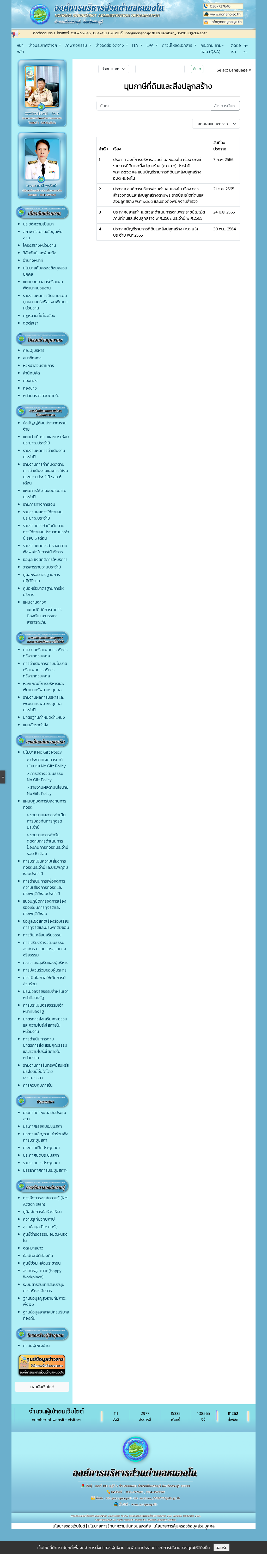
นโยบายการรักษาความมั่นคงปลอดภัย (119, 1526)
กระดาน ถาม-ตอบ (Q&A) (212, 48)
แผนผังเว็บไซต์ (42, 1387)
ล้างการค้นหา (225, 105)
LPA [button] (151, 45)
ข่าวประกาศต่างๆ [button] (43, 45)
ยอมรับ (222, 1547)
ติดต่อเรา (236, 48)
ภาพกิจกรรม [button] (76, 45)
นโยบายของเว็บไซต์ (69, 1526)
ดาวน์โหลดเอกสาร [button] (177, 45)
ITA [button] (135, 45)
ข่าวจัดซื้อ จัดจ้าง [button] (110, 45)
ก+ (246, 45)
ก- (245, 52)
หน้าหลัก (20, 48)
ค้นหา (197, 69)
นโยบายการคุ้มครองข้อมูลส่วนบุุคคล (184, 1526)
